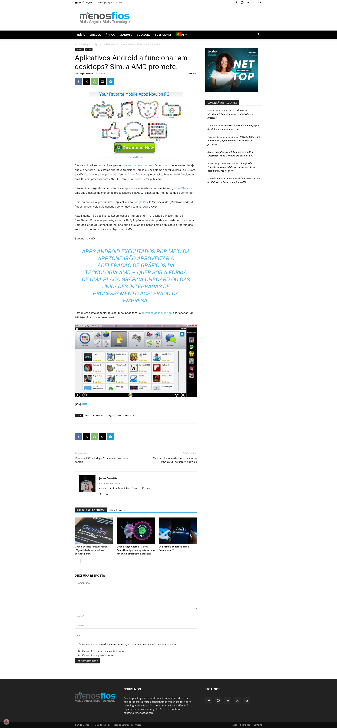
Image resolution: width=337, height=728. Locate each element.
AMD (87, 415)
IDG (84, 404)
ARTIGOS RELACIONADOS (91, 510)
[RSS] (248, 2)
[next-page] (82, 561)
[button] (258, 35)
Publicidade (163, 34)
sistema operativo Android (137, 165)
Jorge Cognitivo (86, 73)
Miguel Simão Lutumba (219, 178)
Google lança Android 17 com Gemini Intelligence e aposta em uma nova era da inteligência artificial (136, 550)
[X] (253, 2)
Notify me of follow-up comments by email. (102, 651)
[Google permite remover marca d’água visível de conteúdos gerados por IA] (94, 530)
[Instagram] (242, 2)
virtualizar (129, 415)
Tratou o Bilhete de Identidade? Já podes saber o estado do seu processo (230, 114)
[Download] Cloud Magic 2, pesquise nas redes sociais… (101, 460)
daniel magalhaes (217, 151)
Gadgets (87, 44)
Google (88, 49)
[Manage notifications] (6, 721)
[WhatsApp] (94, 81)
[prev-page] (77, 561)
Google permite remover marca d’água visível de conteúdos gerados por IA (91, 550)
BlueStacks (183, 188)
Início (81, 34)
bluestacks (98, 415)
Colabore (143, 34)
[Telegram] (110, 81)
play (119, 415)
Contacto (257, 724)
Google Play (140, 202)
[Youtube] (259, 2)
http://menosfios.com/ (109, 483)
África (110, 34)
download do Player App (156, 313)
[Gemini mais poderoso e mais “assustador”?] (178, 530)
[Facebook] (236, 2)
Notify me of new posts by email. (96, 655)
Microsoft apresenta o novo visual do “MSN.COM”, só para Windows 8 (175, 460)
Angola (95, 34)
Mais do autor (117, 510)
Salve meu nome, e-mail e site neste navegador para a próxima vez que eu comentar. (127, 644)
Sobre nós (245, 724)
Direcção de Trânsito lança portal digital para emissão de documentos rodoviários (231, 167)
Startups (126, 34)
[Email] (102, 81)
